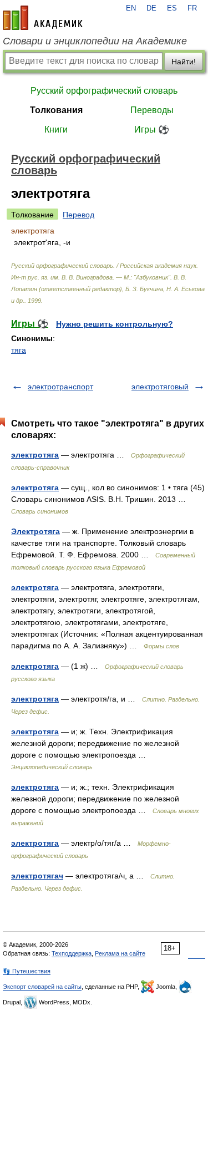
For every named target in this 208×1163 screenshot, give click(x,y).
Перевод (78, 214)
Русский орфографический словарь (104, 90)
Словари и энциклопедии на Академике (95, 41)
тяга (18, 350)
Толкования (56, 110)
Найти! (183, 61)
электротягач (37, 875)
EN (131, 8)
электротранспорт (60, 386)
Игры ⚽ (151, 129)
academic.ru (43, 18)
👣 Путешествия (26, 971)
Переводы (152, 110)
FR (192, 8)
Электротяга (35, 531)
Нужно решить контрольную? (114, 323)
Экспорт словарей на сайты (42, 986)
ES (172, 8)
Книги (56, 129)
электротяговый (160, 386)
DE (151, 8)
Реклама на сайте (120, 953)
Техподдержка (72, 953)
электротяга (35, 454)
